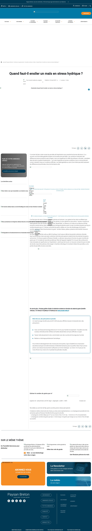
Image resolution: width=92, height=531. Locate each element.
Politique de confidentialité (55, 529)
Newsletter (46, 522)
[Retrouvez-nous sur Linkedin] (16, 501)
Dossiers (70, 21)
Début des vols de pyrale (55, 449)
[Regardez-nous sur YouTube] (24, 501)
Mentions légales (16, 529)
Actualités (57, 21)
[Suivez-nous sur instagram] (20, 501)
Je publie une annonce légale (10, 171)
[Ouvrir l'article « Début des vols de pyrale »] (57, 445)
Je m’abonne (23, 476)
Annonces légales (47, 500)
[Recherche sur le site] (90, 5)
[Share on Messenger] (81, 148)
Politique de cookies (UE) (73, 529)
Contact (45, 517)
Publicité (45, 511)
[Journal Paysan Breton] (46, 13)
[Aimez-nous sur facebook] (12, 501)
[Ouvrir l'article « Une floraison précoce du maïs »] (80, 448)
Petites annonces (47, 506)
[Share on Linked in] (85, 148)
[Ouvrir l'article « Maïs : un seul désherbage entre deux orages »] (34, 447)
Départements (84, 21)
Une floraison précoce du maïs (79, 454)
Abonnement (46, 495)
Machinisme (19, 21)
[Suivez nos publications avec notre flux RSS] (9, 501)
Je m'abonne (63, 1)
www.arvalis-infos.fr (63, 310)
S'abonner (86, 13)
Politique (45, 21)
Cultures (33, 21)
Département (73, 506)
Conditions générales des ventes (34, 529)
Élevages (7, 21)
